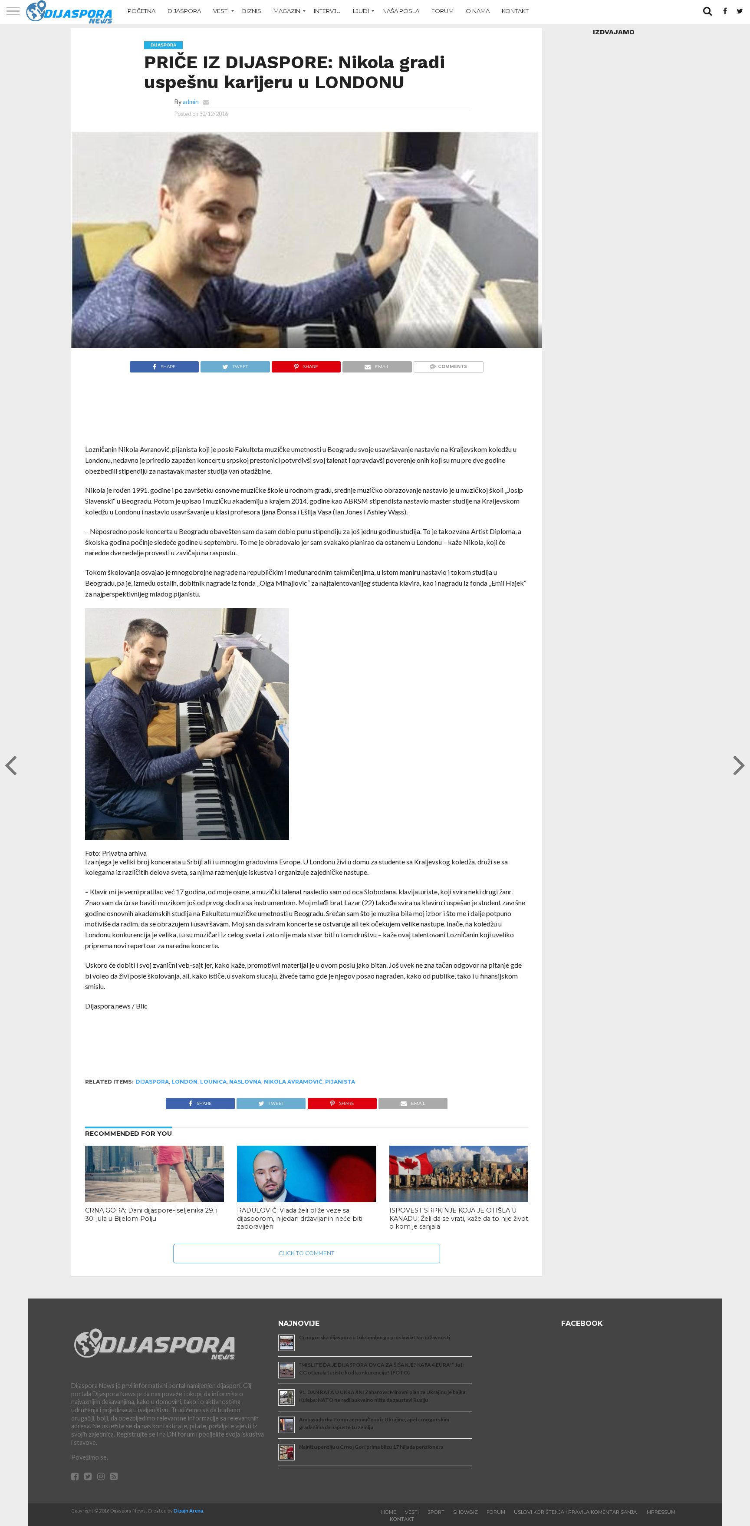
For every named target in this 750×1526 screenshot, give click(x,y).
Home (388, 1512)
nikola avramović (293, 1081)
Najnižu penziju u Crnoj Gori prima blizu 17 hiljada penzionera (371, 1447)
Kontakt (515, 10)
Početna (141, 10)
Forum (442, 10)
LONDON (184, 1081)
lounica (213, 1081)
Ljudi (361, 10)
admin (191, 101)
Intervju (327, 10)
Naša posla (400, 10)
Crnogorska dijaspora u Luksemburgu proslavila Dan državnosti (374, 1337)
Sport (436, 1512)
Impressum (660, 1512)
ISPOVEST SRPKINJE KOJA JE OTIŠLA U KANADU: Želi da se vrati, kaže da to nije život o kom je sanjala (458, 1218)
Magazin (286, 10)
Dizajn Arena (188, 1510)
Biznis (251, 10)
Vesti (221, 10)
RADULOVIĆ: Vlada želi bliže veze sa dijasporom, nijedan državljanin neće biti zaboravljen (299, 1218)
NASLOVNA (245, 1081)
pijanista (340, 1081)
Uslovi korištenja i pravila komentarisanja (575, 1512)
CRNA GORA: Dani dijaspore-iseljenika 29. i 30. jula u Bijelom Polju (151, 1214)
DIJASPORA (152, 1081)
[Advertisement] (306, 413)
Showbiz (465, 1512)
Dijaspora (184, 10)
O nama (478, 10)
